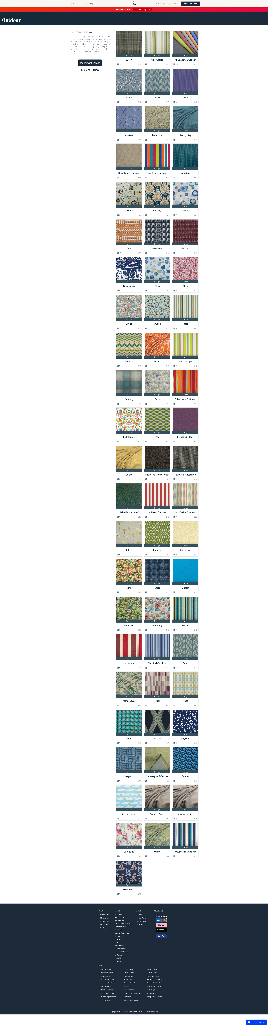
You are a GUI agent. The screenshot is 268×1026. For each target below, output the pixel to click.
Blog (163, 4)
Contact (176, 4)
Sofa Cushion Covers (108, 993)
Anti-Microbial (119, 920)
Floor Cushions (129, 976)
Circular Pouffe (129, 973)
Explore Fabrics (90, 69)
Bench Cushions (106, 969)
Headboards (128, 980)
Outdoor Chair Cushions (132, 983)
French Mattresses (153, 976)
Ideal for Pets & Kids (122, 933)
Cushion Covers (152, 973)
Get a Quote (104, 915)
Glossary (140, 924)
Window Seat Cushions (132, 1000)
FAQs (169, 4)
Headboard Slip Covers (154, 980)
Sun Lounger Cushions (109, 997)
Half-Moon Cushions (108, 980)
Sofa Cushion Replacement (133, 993)
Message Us (104, 918)
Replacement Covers (154, 986)
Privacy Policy (141, 918)
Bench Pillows (128, 969)
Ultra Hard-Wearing (121, 952)
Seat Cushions (129, 990)
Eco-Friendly (119, 930)
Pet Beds (127, 986)
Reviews (156, 4)
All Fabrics (118, 915)
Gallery (90, 4)
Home (73, 32)
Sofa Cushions (152, 993)
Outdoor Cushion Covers (155, 983)
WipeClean (118, 961)
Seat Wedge (151, 990)
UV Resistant (119, 955)
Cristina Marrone (120, 927)
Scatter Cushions (107, 990)
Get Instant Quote (190, 4)
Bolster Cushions (152, 969)
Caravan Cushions (107, 973)
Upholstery (104, 924)
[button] (83, 3)
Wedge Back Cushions (154, 997)
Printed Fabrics (120, 946)
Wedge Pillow (105, 1000)
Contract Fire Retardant (123, 924)
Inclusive (118, 936)
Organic (117, 939)
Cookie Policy (141, 921)
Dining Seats (105, 976)
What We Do (73, 4)
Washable (118, 958)
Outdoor (89, 32)
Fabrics (80, 32)
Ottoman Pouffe (106, 983)
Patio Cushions (106, 986)
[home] (134, 3)
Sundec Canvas (120, 949)
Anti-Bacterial (119, 917)
